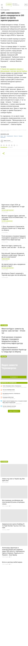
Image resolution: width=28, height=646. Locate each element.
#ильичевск (3, 137)
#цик (5, 136)
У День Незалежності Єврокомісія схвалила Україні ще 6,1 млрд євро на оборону (13, 228)
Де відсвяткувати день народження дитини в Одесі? (13, 265)
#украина (20, 136)
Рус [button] (26, 4)
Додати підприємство (14, 411)
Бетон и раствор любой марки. (12, 562)
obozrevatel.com (5, 134)
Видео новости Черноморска (10, 367)
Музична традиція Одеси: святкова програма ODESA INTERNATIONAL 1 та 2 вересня (14, 217)
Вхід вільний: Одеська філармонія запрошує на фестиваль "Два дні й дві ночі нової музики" (13, 255)
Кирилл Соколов (7, 140)
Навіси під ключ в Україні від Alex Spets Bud (13, 479)
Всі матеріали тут (14, 377)
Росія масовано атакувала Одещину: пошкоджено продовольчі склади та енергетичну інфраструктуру (14, 238)
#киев (2, 136)
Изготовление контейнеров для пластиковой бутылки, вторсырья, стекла (13, 502)
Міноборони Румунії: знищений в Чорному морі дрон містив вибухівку (14, 274)
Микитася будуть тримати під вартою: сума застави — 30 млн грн (13, 246)
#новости (16, 136)
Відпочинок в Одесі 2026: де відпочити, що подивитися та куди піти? (13, 206)
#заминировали (10, 136)
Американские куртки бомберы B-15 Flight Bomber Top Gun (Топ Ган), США (13, 526)
